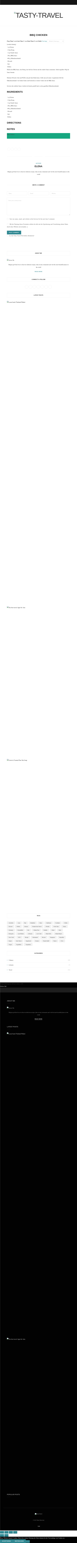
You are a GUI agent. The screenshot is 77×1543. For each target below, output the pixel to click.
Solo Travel (18, 941)
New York (11, 937)
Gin (28, 930)
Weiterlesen (19, 1541)
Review (44, 937)
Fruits (64, 926)
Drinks (18, 926)
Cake (40, 923)
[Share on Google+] (15, 149)
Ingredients (10, 137)
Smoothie (61, 937)
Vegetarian (28, 944)
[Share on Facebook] (8, 149)
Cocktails (57, 923)
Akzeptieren (6, 1541)
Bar (25, 923)
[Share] (6, 1532)
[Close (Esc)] (2, 1532)
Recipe (26, 937)
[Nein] (28, 1541)
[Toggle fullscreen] (11, 1532)
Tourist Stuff (46, 941)
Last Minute (21, 933)
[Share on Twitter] (12, 149)
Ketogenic (11, 933)
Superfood (28, 941)
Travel (54, 941)
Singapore (52, 937)
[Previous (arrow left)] (2, 1535)
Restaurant (35, 937)
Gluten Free (36, 930)
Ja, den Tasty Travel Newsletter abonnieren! (21, 236)
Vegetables (18, 944)
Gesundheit (20, 930)
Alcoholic (11, 923)
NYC (19, 937)
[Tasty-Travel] (38, 15)
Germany (11, 930)
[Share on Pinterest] (19, 149)
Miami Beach (58, 933)
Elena (38, 166)
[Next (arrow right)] (6, 1535)
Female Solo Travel (36, 926)
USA (62, 941)
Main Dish (48, 933)
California (48, 923)
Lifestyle (30, 933)
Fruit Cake (56, 926)
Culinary (11, 960)
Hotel (53, 930)
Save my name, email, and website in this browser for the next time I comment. (32, 219)
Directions (15, 137)
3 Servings (44, 41)
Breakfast (32, 923)
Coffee (65, 923)
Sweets (37, 941)
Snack (10, 941)
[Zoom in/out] (15, 1532)
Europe (26, 926)
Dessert (10, 926)
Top (38, 1526)
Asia (19, 923)
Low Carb (39, 933)
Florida (47, 926)
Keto (60, 930)
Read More (38, 271)
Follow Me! (3, 986)
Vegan (10, 944)
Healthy (45, 930)
